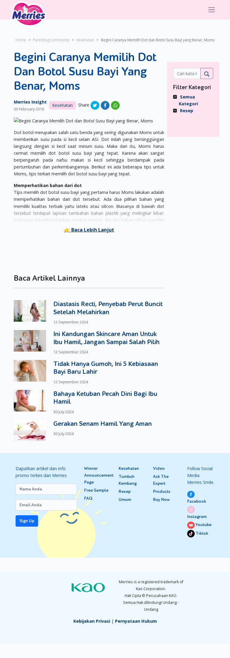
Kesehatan (85, 39)
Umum (125, 499)
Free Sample (96, 490)
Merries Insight (30, 102)
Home (21, 39)
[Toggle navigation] (211, 9)
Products (161, 491)
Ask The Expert (161, 480)
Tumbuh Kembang (128, 480)
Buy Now (161, 499)
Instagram (197, 516)
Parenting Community (51, 39)
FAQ (88, 498)
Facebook (196, 501)
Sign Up (26, 520)
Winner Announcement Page (97, 475)
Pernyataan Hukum (136, 621)
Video (159, 468)
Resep (186, 110)
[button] (89, 230)
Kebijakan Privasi (91, 621)
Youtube (203, 524)
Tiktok (201, 533)
